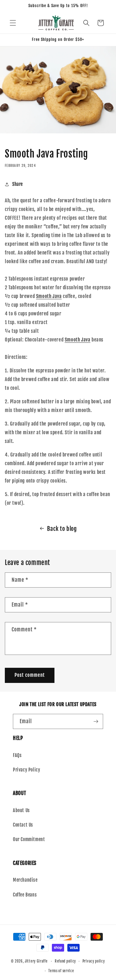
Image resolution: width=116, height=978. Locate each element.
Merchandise (25, 880)
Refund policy (65, 961)
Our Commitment (29, 839)
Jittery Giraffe (36, 961)
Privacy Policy (26, 769)
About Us (21, 810)
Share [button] (17, 184)
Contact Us (23, 825)
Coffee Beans (25, 894)
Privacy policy (93, 961)
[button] (13, 23)
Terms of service (61, 971)
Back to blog (62, 528)
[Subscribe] (96, 721)
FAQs (17, 755)
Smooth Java (49, 296)
